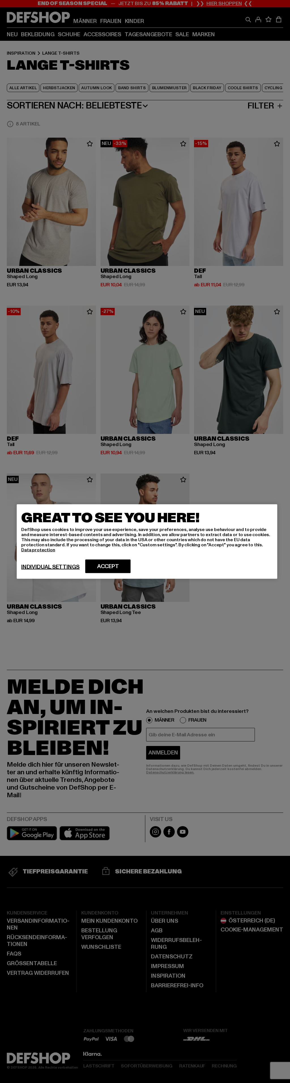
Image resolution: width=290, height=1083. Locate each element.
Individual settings (50, 567)
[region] (147, 541)
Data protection (38, 550)
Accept (108, 566)
